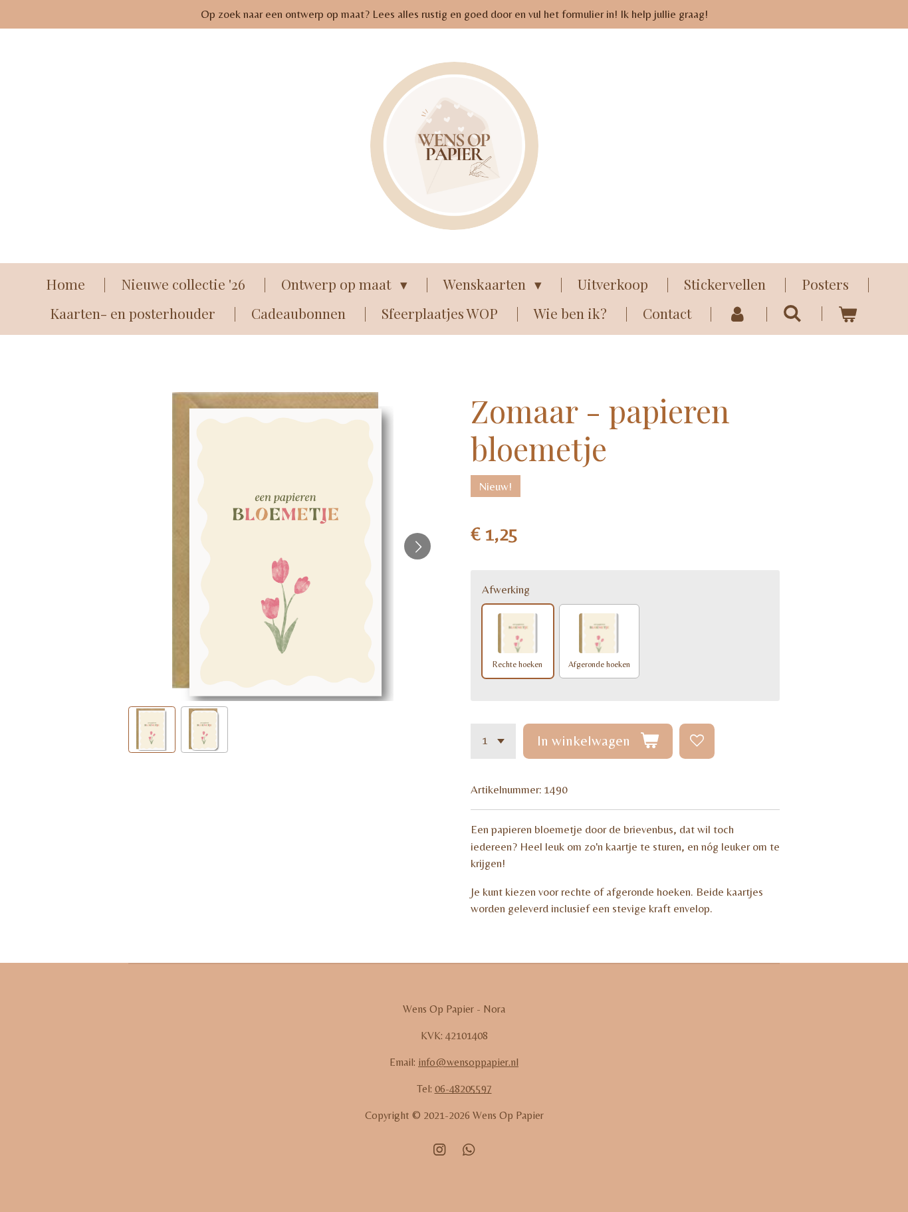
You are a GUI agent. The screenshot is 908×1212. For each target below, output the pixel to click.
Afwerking (506, 589)
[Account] (737, 313)
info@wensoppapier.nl (468, 1062)
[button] (151, 730)
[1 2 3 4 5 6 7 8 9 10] (493, 741)
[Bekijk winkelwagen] (848, 313)
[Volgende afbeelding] (417, 546)
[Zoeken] (793, 312)
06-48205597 (463, 1088)
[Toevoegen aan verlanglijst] (697, 741)
